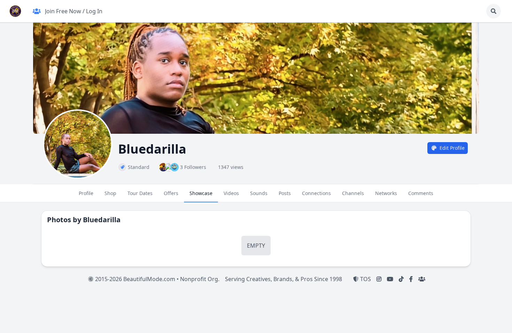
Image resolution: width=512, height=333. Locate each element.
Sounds (258, 193)
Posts (285, 193)
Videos (231, 193)
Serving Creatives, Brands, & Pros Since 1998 (283, 279)
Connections (316, 193)
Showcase (200, 193)
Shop (110, 193)
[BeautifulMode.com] (15, 11)
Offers (171, 193)
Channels (353, 193)
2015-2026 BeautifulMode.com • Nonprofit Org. (156, 279)
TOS (365, 279)
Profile (86, 193)
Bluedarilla (102, 219)
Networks (386, 193)
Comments (420, 193)
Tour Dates (140, 193)
